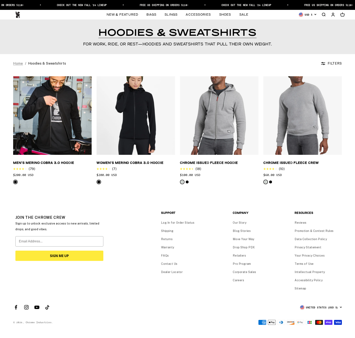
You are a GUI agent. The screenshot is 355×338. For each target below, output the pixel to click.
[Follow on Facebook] (16, 307)
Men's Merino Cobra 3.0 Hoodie (43, 162)
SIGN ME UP (59, 256)
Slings (171, 14)
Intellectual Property (310, 272)
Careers (238, 280)
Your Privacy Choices (310, 255)
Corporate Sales (244, 272)
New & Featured (122, 14)
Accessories (198, 14)
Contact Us (169, 263)
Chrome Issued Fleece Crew (291, 162)
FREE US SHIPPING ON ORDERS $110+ (159, 4)
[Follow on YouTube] (37, 307)
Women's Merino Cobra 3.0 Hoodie (130, 162)
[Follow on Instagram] (26, 307)
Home (18, 63)
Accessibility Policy (309, 280)
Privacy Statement (308, 247)
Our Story (239, 222)
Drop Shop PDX (244, 247)
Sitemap (300, 288)
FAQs (165, 255)
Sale (244, 14)
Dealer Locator (172, 272)
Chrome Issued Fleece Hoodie (209, 162)
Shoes (225, 14)
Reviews (301, 222)
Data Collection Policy (311, 239)
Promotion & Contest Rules (314, 231)
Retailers (239, 255)
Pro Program (242, 263)
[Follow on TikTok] (47, 307)
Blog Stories (242, 231)
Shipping (167, 231)
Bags (151, 14)
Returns (167, 239)
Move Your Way (243, 239)
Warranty (167, 247)
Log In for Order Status (177, 222)
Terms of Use (304, 263)
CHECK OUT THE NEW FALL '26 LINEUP (77, 4)
